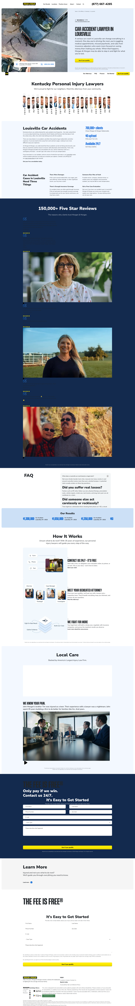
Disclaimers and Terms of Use (59, 1005)
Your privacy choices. (48, 995)
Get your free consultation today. (32, 161)
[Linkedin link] (30, 998)
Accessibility (63, 985)
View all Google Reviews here (82, 21)
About (72, 4)
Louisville (93, 11)
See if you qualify (84, 60)
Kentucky (87, 11)
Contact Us (73, 980)
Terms (42, 843)
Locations (54, 4)
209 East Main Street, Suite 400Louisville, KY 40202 (28, 64)
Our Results (46, 4)
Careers (68, 980)
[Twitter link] (30, 990)
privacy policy (56, 843)
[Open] (83, 4)
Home (76, 11)
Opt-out (69, 985)
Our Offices (81, 11)
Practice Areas (63, 4)
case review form (30, 158)
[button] (23, 459)
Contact (78, 4)
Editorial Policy (76, 985)
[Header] (29, 4)
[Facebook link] (30, 992)
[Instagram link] (30, 996)
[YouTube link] (30, 994)
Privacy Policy (50, 1005)
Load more (26, 882)
